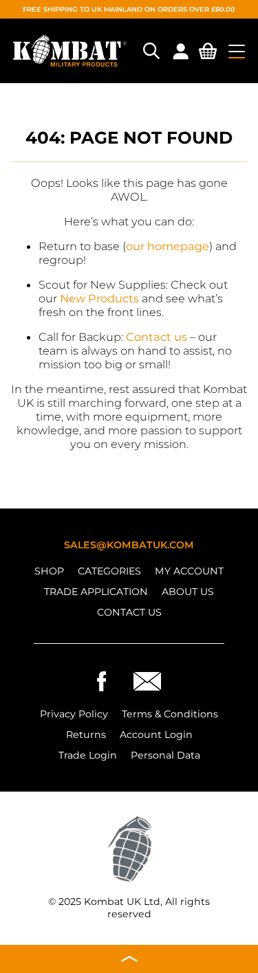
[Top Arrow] (129, 959)
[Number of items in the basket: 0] (208, 53)
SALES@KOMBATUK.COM (129, 545)
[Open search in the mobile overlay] (150, 51)
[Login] (180, 50)
